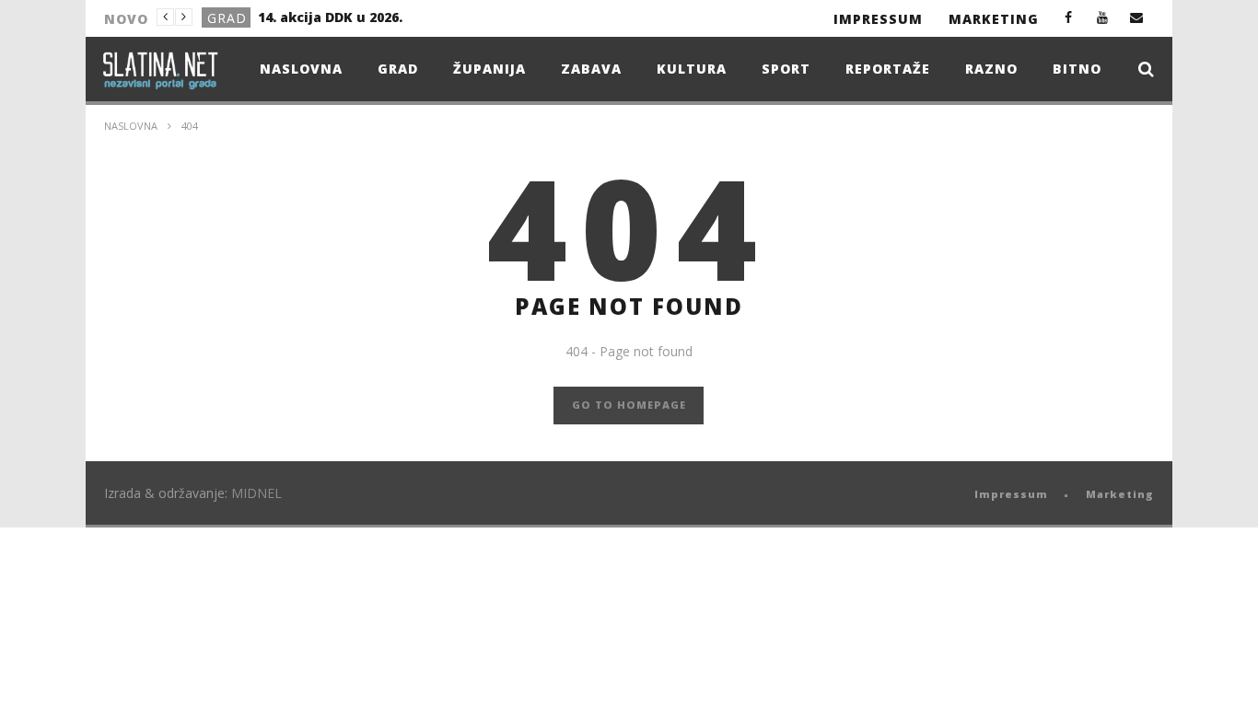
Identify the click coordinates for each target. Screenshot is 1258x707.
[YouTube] (1103, 17)
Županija (489, 68)
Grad (227, 18)
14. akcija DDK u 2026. (330, 17)
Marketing (994, 19)
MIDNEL (256, 493)
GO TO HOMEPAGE (629, 404)
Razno (991, 68)
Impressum (878, 19)
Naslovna (301, 68)
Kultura (692, 68)
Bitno (1077, 68)
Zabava (591, 68)
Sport (786, 68)
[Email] (1137, 17)
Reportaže (887, 68)
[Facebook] (1069, 17)
